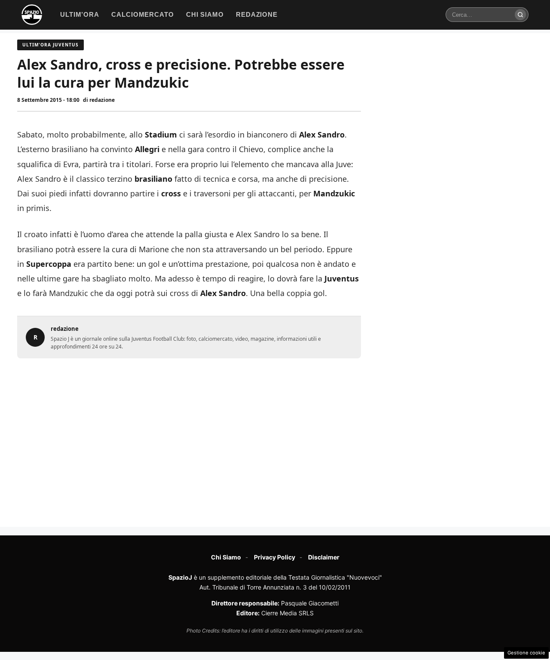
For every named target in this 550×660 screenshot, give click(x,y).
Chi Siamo (226, 557)
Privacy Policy (274, 557)
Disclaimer (323, 557)
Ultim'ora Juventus (50, 45)
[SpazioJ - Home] (31, 14)
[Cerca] (520, 14)
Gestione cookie (526, 653)
